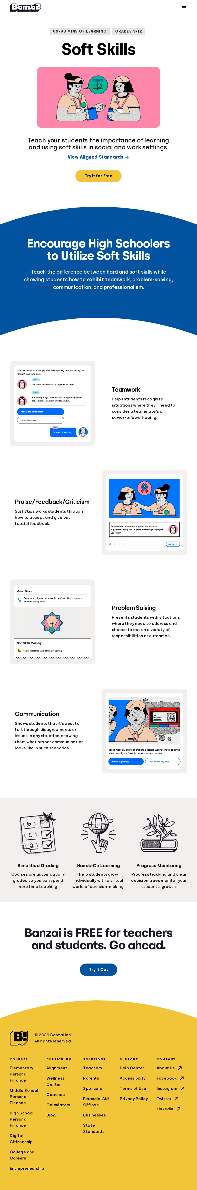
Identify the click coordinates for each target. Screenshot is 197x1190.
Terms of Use (133, 1088)
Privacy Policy (134, 1099)
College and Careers (22, 1155)
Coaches (55, 1095)
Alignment (56, 1068)
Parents (91, 1078)
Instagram (167, 1088)
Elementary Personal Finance (21, 1074)
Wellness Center (55, 1081)
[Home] (25, 7)
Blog (51, 1115)
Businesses (94, 1115)
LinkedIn (165, 1109)
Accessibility (132, 1078)
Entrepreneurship (25, 1168)
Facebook (167, 1078)
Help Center (132, 1068)
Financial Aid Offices (96, 1102)
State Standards (93, 1128)
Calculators (58, 1105)
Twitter (164, 1099)
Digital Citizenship (21, 1139)
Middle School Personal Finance (24, 1097)
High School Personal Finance (21, 1119)
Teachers (92, 1068)
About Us (166, 1068)
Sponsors (92, 1088)
